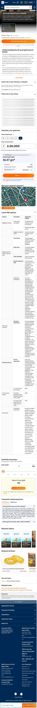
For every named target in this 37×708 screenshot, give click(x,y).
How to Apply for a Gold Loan (24, 590)
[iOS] (21, 694)
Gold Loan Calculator (7, 588)
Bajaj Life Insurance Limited (28, 673)
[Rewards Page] (30, 2)
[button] (27, 170)
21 (16, 138)
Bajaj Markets (25, 675)
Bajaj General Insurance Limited (28, 671)
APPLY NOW (4, 546)
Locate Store (8, 208)
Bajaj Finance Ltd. (26, 668)
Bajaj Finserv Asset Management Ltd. (26, 685)
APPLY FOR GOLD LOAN (18, 488)
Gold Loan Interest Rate (8, 590)
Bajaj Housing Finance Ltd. (27, 677)
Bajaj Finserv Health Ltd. (27, 682)
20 (12, 138)
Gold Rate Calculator (20, 588)
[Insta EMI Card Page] (26, 2)
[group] (18, 198)
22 (20, 138)
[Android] (15, 694)
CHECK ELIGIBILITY (31, 705)
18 (3, 138)
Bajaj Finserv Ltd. (25, 666)
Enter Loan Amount (7, 142)
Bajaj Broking (25, 679)
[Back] (2, 7)
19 (7, 138)
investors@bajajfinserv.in (8, 677)
